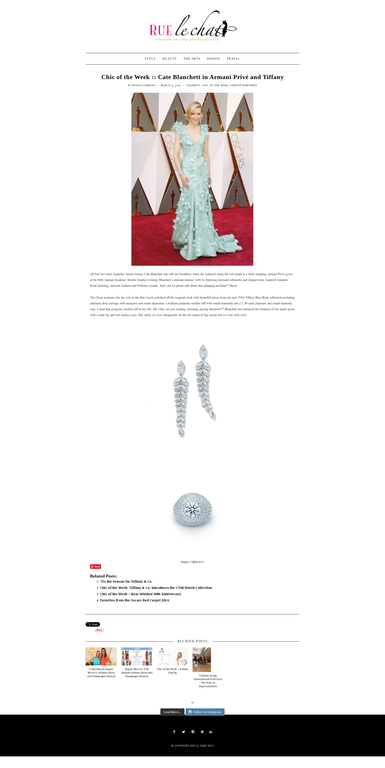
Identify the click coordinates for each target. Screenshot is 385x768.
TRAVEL (233, 58)
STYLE (150, 58)
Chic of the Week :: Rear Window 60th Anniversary (140, 594)
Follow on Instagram (207, 712)
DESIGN (213, 58)
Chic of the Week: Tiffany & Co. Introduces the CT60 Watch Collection (156, 588)
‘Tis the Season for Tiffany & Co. (126, 581)
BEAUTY (170, 58)
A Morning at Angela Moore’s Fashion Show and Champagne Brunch (101, 673)
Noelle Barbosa (144, 85)
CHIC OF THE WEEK (215, 85)
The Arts (192, 58)
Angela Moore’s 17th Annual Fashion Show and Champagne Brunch (136, 673)
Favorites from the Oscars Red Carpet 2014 (134, 600)
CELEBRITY (193, 85)
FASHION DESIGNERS (243, 85)
